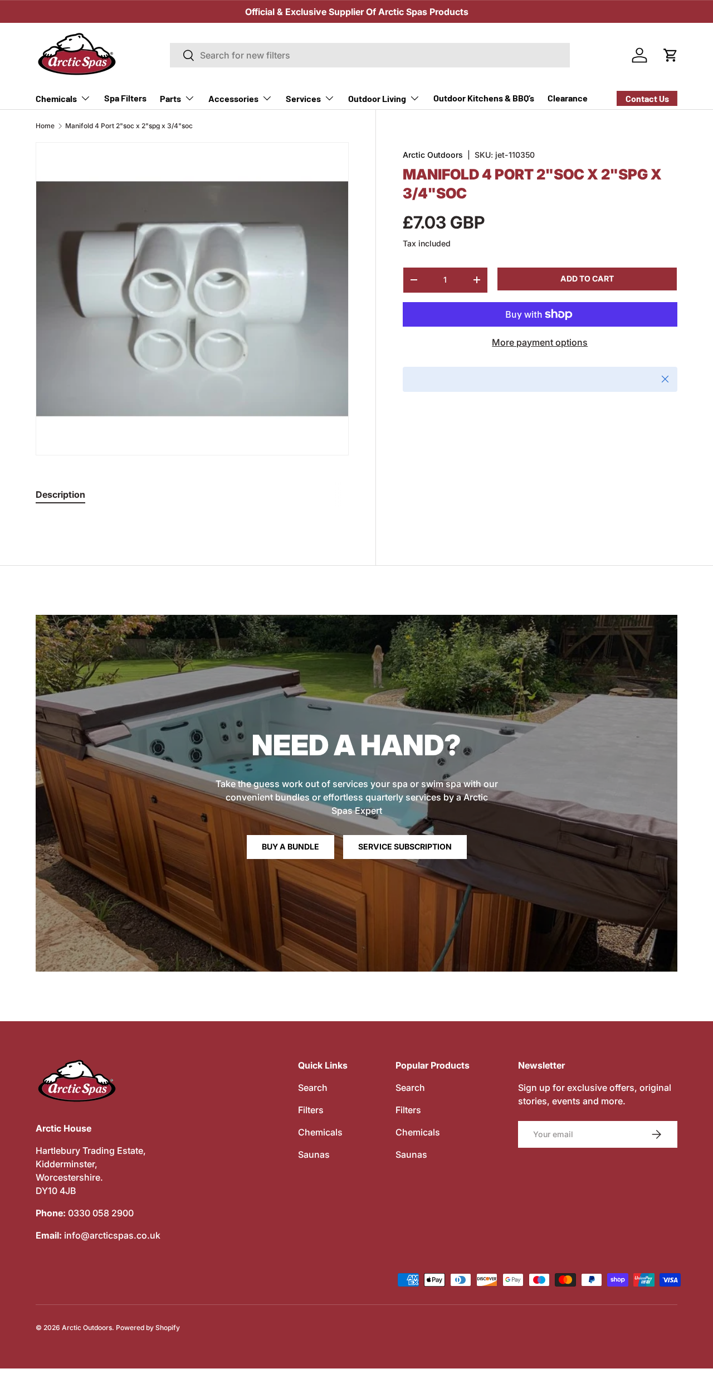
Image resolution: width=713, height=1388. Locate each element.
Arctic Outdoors (433, 154)
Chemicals (56, 98)
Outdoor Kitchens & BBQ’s (483, 98)
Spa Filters (125, 98)
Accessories (233, 98)
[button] (670, 55)
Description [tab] (60, 494)
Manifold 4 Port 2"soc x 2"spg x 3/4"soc (129, 126)
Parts (170, 98)
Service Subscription (405, 846)
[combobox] (370, 55)
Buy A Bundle (290, 846)
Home (45, 126)
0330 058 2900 (101, 1213)
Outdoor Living (377, 98)
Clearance (568, 98)
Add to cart (587, 278)
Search (313, 1087)
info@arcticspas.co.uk (112, 1235)
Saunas (314, 1154)
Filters (311, 1109)
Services (303, 98)
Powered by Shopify (148, 1327)
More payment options (540, 342)
